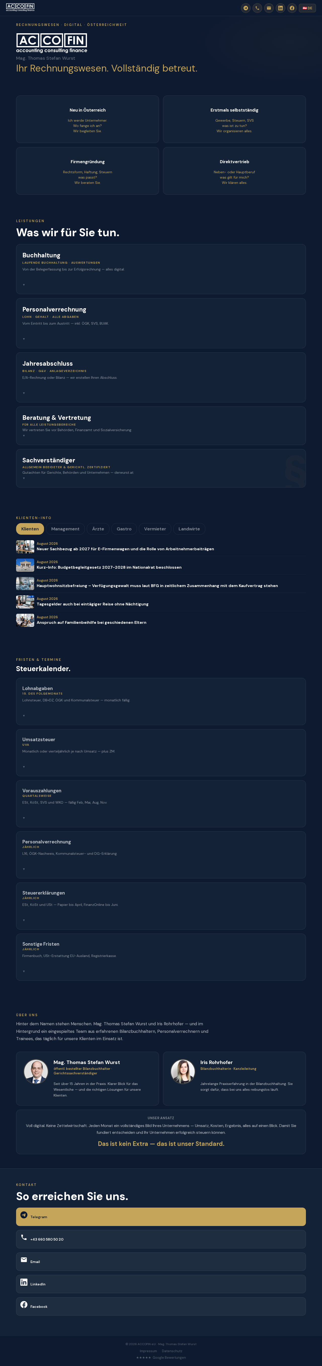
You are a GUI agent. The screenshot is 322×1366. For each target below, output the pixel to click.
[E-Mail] (269, 8)
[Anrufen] (257, 8)
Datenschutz (172, 1351)
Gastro (124, 529)
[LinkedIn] (280, 8)
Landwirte (189, 529)
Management (65, 529)
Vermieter (155, 529)
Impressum (148, 1351)
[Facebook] (292, 8)
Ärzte (98, 529)
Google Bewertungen (169, 1357)
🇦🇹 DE (307, 8)
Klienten (30, 529)
